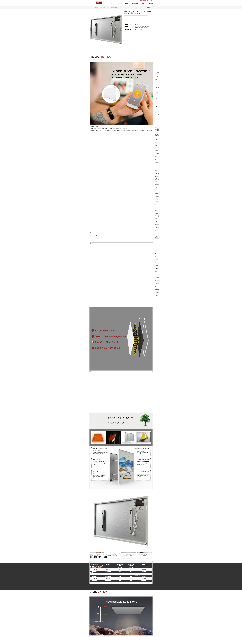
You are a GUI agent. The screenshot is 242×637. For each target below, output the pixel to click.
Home (91, 7)
